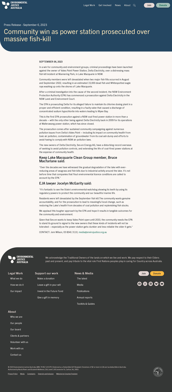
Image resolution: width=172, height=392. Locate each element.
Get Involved (105, 5)
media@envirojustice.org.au (93, 232)
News (118, 5)
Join (149, 5)
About (127, 5)
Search (134, 5)
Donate (163, 5)
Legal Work (89, 5)
